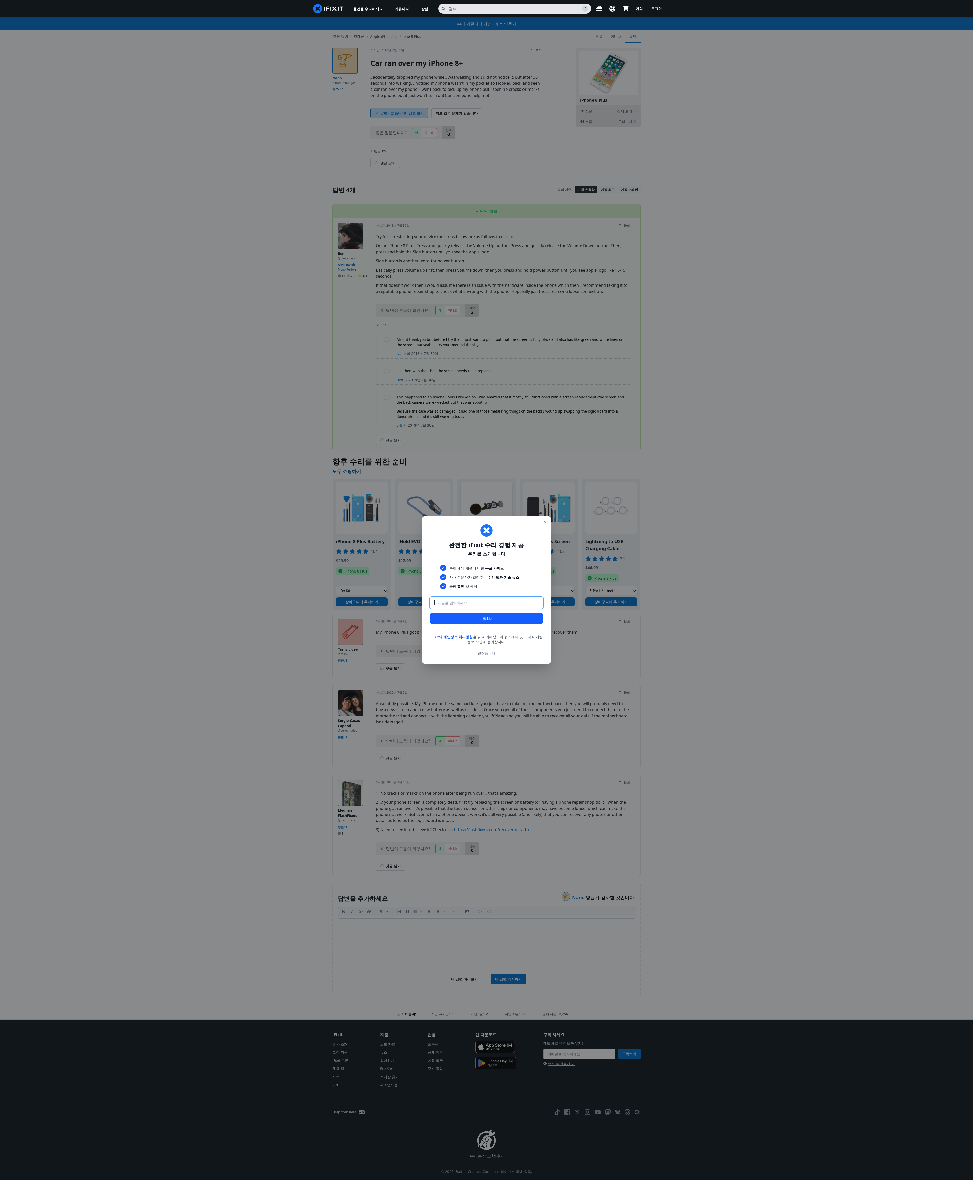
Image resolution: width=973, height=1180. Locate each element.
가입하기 (486, 618)
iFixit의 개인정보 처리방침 (451, 636)
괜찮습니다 (486, 653)
